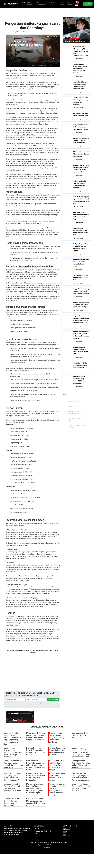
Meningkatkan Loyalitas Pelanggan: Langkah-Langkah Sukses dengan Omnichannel (80, 184)
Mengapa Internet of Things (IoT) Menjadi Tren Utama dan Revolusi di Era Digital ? (81, 305)
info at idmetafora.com (44, 834)
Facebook (69, 832)
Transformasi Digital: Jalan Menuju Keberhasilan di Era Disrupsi (80, 277)
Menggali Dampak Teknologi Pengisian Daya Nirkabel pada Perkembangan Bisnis (81, 291)
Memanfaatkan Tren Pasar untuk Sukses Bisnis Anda (80, 114)
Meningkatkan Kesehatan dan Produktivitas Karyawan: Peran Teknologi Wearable (81, 127)
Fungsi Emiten (72, 406)
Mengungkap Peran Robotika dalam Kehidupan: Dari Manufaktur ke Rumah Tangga (81, 216)
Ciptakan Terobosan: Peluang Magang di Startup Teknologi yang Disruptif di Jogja (81, 50)
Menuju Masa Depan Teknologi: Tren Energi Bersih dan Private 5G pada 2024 (80, 351)
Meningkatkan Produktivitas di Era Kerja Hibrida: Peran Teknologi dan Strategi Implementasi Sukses (81, 169)
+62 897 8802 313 (45, 831)
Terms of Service (47, 703)
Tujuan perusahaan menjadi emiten (76, 426)
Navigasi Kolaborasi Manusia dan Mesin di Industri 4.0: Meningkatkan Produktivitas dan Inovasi (81, 335)
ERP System (29, 4)
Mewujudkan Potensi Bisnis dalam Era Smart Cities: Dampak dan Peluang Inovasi (81, 263)
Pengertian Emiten (73, 401)
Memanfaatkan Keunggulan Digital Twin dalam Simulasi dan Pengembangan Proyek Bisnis (81, 200)
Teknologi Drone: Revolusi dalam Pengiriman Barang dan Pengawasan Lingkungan (80, 101)
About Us (36, 828)
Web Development (40, 4)
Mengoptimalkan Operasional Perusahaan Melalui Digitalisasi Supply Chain (80, 231)
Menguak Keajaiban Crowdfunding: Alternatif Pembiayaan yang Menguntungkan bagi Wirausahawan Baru (80, 68)
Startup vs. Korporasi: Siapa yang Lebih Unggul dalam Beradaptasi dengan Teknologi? (81, 247)
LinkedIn (68, 829)
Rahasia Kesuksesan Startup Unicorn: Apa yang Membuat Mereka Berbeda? (81, 154)
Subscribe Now (53, 699)
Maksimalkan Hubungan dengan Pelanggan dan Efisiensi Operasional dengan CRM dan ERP (80, 85)
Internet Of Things (52, 4)
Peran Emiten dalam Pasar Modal (76, 419)
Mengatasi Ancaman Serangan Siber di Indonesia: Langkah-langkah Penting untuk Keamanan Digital (81, 319)
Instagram (69, 835)
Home (24, 2)
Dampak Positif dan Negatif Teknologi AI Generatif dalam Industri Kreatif (81, 140)
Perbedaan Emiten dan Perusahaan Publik (75, 412)
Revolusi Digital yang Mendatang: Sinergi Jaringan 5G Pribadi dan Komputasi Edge (80, 380)
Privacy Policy (37, 703)
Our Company (70, 4)
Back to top (47, 847)
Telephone (87, 3)
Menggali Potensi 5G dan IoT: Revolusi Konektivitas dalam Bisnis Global (80, 365)
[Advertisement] (32, 677)
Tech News (62, 4)
